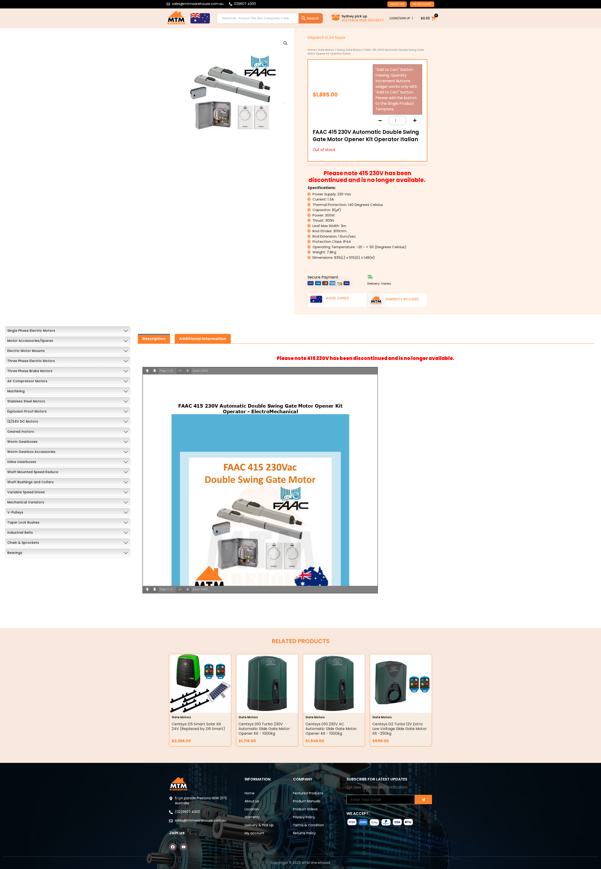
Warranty (252, 817)
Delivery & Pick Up (259, 825)
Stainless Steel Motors (26, 401)
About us (397, 4)
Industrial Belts (20, 532)
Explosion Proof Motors (27, 411)
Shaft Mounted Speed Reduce (32, 472)
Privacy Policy (304, 817)
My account (422, 4)
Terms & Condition (308, 825)
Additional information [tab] (202, 338)
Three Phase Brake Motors (29, 371)
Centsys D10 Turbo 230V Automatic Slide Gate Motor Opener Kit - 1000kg (264, 728)
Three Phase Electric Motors (31, 361)
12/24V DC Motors (22, 421)
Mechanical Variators (25, 502)
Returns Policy (304, 833)
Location (252, 809)
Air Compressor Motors (27, 381)
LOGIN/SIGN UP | (401, 18)
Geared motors (20, 431)
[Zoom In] (187, 371)
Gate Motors (326, 50)
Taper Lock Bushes (23, 522)
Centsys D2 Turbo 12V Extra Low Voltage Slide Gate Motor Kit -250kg (399, 728)
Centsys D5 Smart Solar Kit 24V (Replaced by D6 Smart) (198, 726)
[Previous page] (147, 371)
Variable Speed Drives (26, 492)
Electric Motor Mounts (26, 350)
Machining (16, 391)
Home (311, 50)
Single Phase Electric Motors (31, 330)
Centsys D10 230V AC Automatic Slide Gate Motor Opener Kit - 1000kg (331, 728)
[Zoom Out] (180, 371)
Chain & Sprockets (23, 542)
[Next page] (154, 371)
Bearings (14, 552)
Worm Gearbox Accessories (31, 451)
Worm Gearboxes (22, 441)
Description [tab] (154, 338)
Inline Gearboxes (21, 462)
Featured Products (308, 793)
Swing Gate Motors (349, 50)
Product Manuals (306, 801)
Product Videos (305, 809)
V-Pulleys (15, 512)
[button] (285, 43)
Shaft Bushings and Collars (30, 482)
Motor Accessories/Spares (30, 340)
